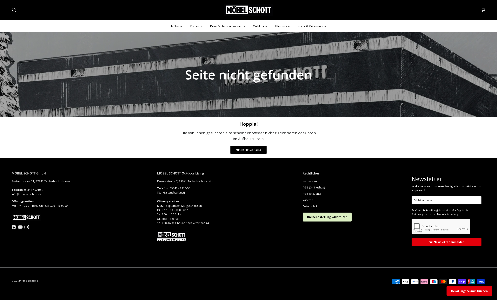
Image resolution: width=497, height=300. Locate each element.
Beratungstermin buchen (469, 291)
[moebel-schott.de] (248, 10)
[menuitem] (176, 26)
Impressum (310, 181)
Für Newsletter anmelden (446, 242)
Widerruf (308, 200)
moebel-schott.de (28, 280)
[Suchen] (14, 10)
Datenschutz (311, 206)
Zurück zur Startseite (248, 150)
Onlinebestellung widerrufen (327, 217)
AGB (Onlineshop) (314, 187)
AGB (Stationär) (312, 193)
